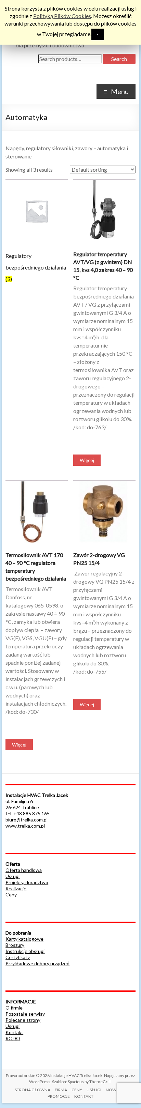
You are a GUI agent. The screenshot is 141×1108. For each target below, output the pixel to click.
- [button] (98, 34)
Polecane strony (22, 1020)
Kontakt (14, 1032)
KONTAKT (83, 1096)
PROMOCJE (59, 1096)
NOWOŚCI (116, 1089)
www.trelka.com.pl (25, 826)
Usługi (12, 876)
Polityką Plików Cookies (62, 16)
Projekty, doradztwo (26, 882)
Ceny (11, 894)
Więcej (87, 460)
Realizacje (15, 888)
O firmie (14, 1008)
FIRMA (61, 1089)
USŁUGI (94, 1089)
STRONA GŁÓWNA (32, 1089)
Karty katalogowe (24, 939)
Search (119, 59)
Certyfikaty (17, 957)
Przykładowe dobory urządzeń (37, 963)
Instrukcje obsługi (24, 951)
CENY (77, 1089)
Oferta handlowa (23, 870)
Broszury (14, 945)
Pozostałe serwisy (25, 1014)
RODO (12, 1038)
